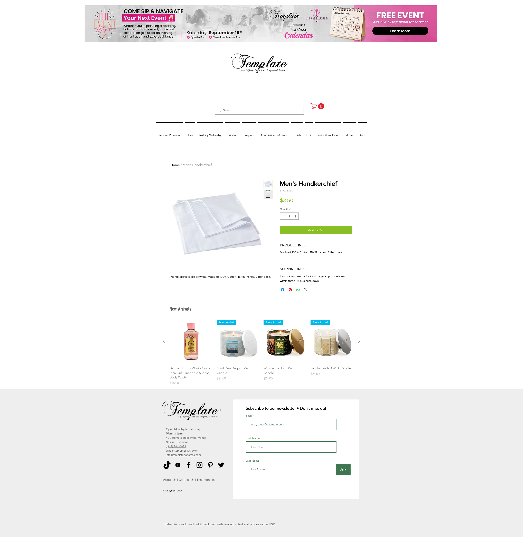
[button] (318, 106)
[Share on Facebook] (282, 289)
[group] (261, 353)
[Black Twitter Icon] (221, 465)
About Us (169, 479)
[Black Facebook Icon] (189, 465)
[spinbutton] (289, 216)
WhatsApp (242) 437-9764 (182, 450)
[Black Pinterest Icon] (210, 465)
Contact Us (186, 479)
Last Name (252, 460)
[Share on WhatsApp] (298, 289)
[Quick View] (191, 341)
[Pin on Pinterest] (290, 289)
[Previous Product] (163, 341)
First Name (253, 438)
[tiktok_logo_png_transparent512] (167, 465)
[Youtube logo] (178, 465)
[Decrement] (282, 216)
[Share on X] (305, 289)
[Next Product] (359, 341)
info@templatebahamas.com (183, 454)
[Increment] (295, 216)
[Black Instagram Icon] (199, 465)
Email (249, 415)
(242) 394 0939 (176, 446)
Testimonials (206, 479)
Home (175, 165)
